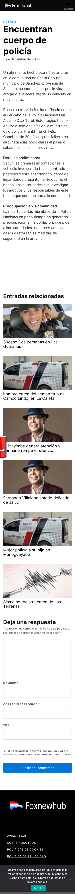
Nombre (10, 683)
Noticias (10, 21)
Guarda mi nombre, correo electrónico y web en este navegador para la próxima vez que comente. (38, 753)
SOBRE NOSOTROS (21, 842)
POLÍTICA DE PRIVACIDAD (26, 856)
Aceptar (38, 888)
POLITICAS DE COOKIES (25, 849)
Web (6, 725)
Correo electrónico (21, 704)
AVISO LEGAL (17, 835)
